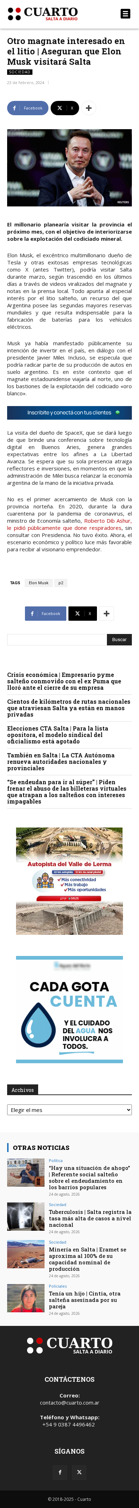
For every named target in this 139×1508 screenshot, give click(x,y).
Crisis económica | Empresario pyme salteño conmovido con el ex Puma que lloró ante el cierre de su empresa (64, 681)
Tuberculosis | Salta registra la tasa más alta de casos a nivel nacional (90, 1218)
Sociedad (20, 71)
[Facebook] (60, 1472)
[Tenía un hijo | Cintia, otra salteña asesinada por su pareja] (26, 1298)
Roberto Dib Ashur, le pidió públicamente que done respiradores (69, 524)
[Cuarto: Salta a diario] (50, 14)
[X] (79, 1472)
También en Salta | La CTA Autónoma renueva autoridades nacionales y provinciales (61, 761)
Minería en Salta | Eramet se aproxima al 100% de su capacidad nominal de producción (87, 1259)
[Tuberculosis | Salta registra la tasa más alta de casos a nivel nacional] (26, 1216)
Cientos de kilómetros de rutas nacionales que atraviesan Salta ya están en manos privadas (68, 708)
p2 (60, 583)
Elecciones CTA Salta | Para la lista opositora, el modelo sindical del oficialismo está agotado (57, 734)
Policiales (58, 1286)
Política (56, 1160)
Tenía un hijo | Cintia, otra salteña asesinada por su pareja (84, 1300)
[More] (88, 108)
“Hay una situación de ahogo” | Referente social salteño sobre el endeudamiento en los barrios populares (89, 1177)
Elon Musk (38, 583)
